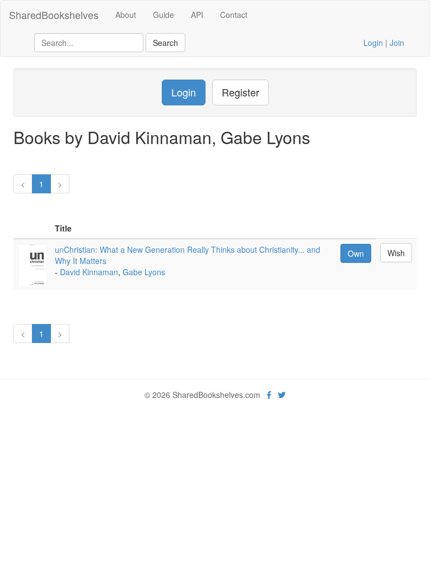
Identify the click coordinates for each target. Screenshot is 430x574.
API (197, 14)
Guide (163, 14)
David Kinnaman (89, 271)
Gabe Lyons (144, 271)
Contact (233, 14)
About (125, 14)
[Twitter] (282, 394)
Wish (396, 252)
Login (373, 42)
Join (397, 42)
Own (356, 253)
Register (240, 92)
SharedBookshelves (54, 14)
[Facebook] (269, 394)
